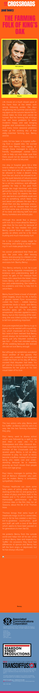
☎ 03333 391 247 (7, 681)
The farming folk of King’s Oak (19, 24)
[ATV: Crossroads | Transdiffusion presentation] (19, 3)
